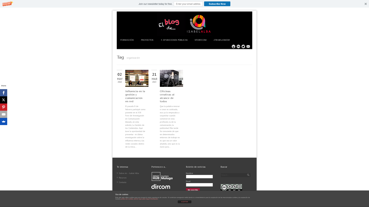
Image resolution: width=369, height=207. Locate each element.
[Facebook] (3, 92)
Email (188, 181)
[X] (3, 99)
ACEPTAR (184, 202)
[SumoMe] (3, 121)
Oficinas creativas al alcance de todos (167, 96)
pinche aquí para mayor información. (146, 199)
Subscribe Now (217, 3)
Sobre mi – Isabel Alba (129, 173)
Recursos (123, 177)
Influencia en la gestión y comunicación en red (135, 96)
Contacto (122, 182)
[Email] (3, 114)
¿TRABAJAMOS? (222, 40)
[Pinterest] (3, 107)
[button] (184, 4)
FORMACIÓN (127, 40)
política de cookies (127, 199)
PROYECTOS (147, 40)
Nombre (189, 173)
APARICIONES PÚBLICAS (174, 40)
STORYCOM (201, 40)
